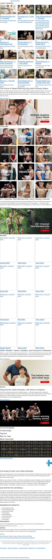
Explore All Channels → (6, 207)
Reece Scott (38, 27)
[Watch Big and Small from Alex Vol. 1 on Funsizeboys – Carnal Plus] (8, 73)
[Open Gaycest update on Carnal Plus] (26, 15)
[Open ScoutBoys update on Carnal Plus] (43, 15)
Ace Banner (25, 20)
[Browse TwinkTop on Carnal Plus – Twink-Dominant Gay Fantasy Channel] (43, 172)
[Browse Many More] (43, 189)
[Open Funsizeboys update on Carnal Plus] (8, 40)
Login (13, 1)
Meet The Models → (5, 359)
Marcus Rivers (21, 86)
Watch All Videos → (5, 98)
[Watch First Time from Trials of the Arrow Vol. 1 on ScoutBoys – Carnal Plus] (43, 9)
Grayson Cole (43, 65)
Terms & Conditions (13, 548)
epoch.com (27, 543)
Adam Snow (7, 65)
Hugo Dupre (29, 22)
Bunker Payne (42, 22)
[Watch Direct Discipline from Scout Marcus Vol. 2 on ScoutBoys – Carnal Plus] (26, 73)
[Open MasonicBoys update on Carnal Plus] (8, 15)
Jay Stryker (7, 20)
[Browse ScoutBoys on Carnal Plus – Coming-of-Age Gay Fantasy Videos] (43, 154)
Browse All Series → (5, 400)
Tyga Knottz (10, 67)
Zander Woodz (39, 28)
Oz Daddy (4, 22)
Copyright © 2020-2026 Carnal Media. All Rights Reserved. (14, 557)
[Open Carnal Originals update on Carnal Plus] (43, 60)
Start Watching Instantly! (6, 458)
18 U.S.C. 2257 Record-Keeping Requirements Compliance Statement (17, 538)
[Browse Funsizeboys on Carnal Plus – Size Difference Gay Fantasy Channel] (26, 136)
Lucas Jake (24, 65)
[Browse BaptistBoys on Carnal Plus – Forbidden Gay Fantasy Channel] (43, 136)
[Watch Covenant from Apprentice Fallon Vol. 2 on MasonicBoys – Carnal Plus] (8, 9)
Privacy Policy (3, 548)
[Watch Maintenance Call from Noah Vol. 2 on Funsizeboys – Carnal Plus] (8, 35)
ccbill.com (33, 543)
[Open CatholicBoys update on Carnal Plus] (8, 60)
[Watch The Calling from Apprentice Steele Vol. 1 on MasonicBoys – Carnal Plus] (26, 54)
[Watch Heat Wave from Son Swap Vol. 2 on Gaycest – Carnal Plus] (26, 9)
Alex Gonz (7, 85)
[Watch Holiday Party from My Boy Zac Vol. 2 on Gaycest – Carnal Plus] (43, 35)
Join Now (17, 1)
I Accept (2, 534)
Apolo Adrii (31, 20)
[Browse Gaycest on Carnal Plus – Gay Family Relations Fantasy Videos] (8, 136)
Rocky (42, 67)
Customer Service (23, 548)
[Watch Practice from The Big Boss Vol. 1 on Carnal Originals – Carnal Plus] (43, 54)
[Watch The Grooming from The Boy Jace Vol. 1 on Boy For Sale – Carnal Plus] (26, 35)
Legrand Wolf (42, 24)
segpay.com (20, 543)
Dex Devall (20, 22)
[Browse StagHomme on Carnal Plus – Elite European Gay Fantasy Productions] (8, 172)
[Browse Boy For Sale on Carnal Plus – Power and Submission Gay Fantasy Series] (26, 154)
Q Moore (46, 25)
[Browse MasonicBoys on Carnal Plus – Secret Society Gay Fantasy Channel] (26, 172)
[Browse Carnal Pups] (8, 189)
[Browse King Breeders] (26, 189)
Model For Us (32, 548)
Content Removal (40, 548)
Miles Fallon (13, 20)
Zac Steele (44, 27)
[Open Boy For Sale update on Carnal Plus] (26, 40)
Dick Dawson (25, 46)
